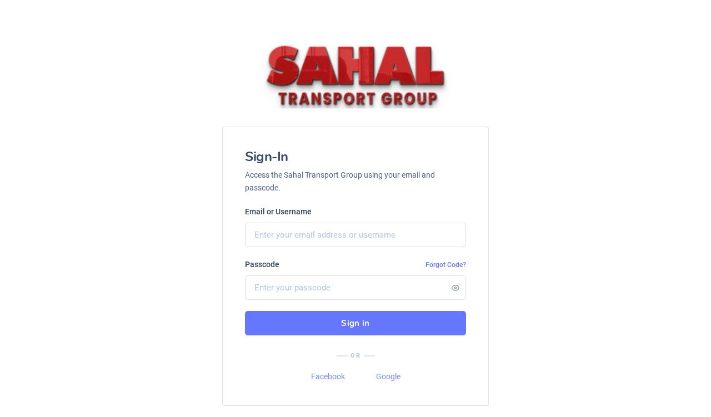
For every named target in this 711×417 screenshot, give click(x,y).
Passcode (262, 264)
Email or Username (278, 211)
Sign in (355, 323)
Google (388, 376)
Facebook (328, 376)
